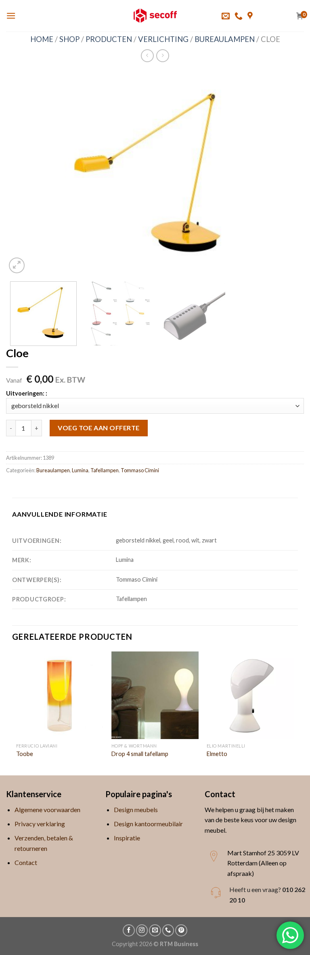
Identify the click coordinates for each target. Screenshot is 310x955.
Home (41, 39)
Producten (109, 39)
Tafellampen (104, 470)
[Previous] (22, 172)
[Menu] (11, 15)
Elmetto (217, 753)
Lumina (80, 470)
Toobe (24, 753)
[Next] (288, 172)
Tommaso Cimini (140, 470)
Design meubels (136, 809)
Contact (26, 862)
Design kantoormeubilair (148, 823)
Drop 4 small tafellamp (139, 753)
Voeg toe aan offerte (99, 427)
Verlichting (163, 39)
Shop (69, 39)
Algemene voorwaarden (47, 809)
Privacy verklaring (40, 823)
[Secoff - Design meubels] (155, 15)
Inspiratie (127, 838)
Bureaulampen (225, 39)
